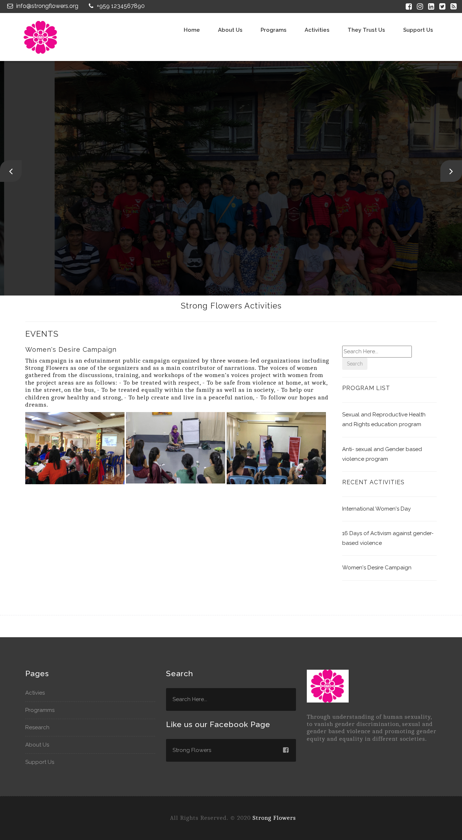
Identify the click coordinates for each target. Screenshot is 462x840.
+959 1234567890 (120, 6)
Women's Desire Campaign (376, 567)
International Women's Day (376, 509)
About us (230, 30)
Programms (40, 710)
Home (192, 30)
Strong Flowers (274, 817)
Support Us (418, 30)
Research (37, 727)
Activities (317, 30)
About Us (37, 744)
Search (355, 364)
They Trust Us (366, 30)
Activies (35, 693)
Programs (274, 30)
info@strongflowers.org (46, 6)
